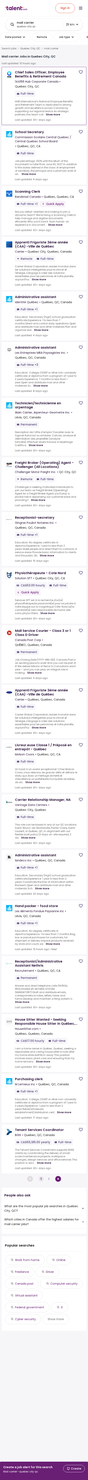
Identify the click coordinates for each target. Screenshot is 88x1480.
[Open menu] (80, 8)
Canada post (24, 1284)
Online (60, 1260)
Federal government (29, 1307)
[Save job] (81, 72)
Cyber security (25, 1319)
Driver (50, 1272)
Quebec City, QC (30, 48)
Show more (53, 114)
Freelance (22, 1272)
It (62, 1307)
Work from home (27, 1260)
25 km (70, 24)
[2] (58, 1179)
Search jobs (9, 48)
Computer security (64, 1284)
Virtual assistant (26, 1295)
